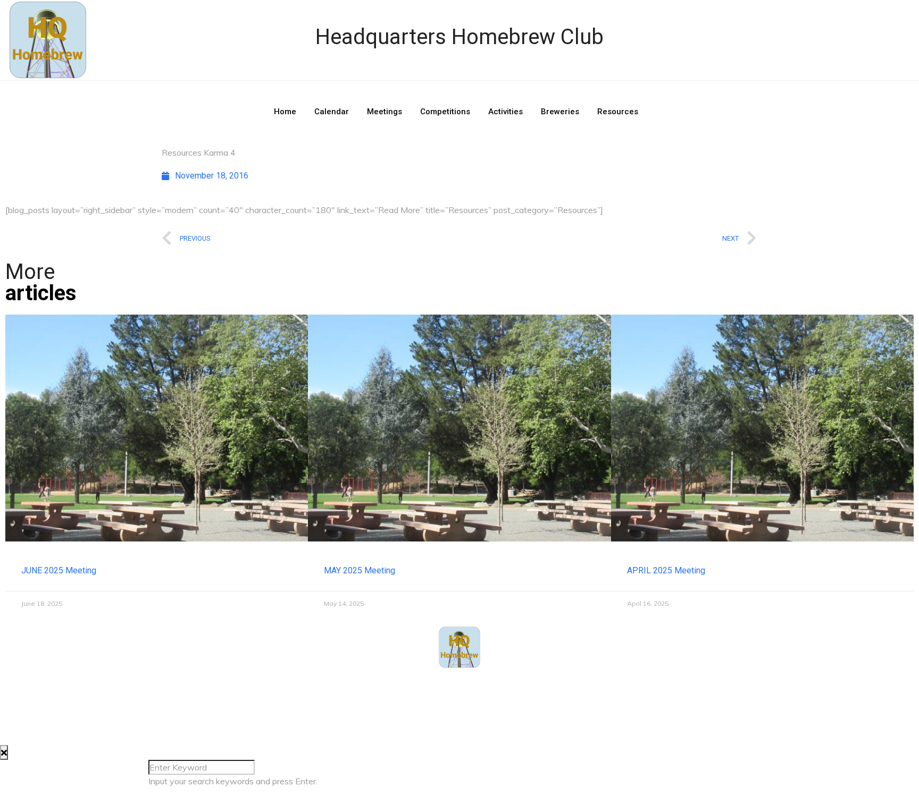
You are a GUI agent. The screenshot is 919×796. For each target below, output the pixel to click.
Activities (505, 111)
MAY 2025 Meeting (359, 570)
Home (285, 111)
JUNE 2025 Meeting (58, 570)
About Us (400, 686)
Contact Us (462, 686)
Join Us (522, 686)
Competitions (445, 111)
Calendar (331, 111)
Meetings (384, 111)
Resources (617, 111)
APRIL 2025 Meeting (666, 570)
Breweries (560, 111)
